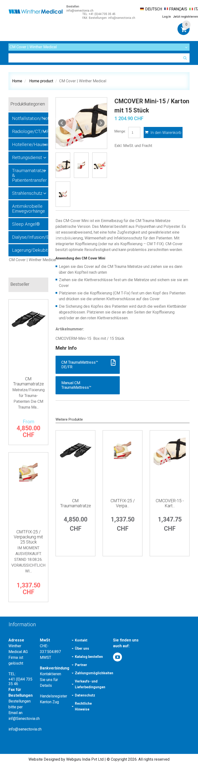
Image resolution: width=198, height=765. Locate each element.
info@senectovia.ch (79, 10)
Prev (62, 123)
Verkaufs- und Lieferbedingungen (90, 684)
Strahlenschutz (27, 193)
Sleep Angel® (26, 224)
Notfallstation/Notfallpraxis (30, 118)
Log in (166, 16)
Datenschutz (85, 695)
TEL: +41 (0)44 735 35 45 (98, 14)
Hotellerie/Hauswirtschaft (30, 144)
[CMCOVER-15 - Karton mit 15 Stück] (169, 463)
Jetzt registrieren (185, 16)
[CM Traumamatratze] (75, 463)
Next (101, 123)
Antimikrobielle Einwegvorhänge (28, 208)
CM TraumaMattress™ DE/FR (79, 364)
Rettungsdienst (27, 157)
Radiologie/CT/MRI (30, 131)
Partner (81, 665)
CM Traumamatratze (75, 503)
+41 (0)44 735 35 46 (20, 681)
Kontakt (81, 640)
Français (178, 9)
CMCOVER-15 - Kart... (170, 503)
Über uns (82, 648)
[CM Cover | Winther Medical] (28, 260)
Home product (41, 81)
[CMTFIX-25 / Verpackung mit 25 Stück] (122, 463)
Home (17, 81)
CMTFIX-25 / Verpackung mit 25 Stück (28, 536)
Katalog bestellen (89, 657)
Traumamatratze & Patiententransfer (29, 175)
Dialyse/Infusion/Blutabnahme (30, 237)
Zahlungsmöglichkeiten (94, 673)
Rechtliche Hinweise (83, 706)
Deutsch (153, 9)
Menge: (120, 131)
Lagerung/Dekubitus (30, 250)
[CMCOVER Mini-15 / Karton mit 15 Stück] (81, 123)
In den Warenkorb (165, 132)
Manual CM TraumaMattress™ (76, 385)
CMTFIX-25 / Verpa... (123, 503)
